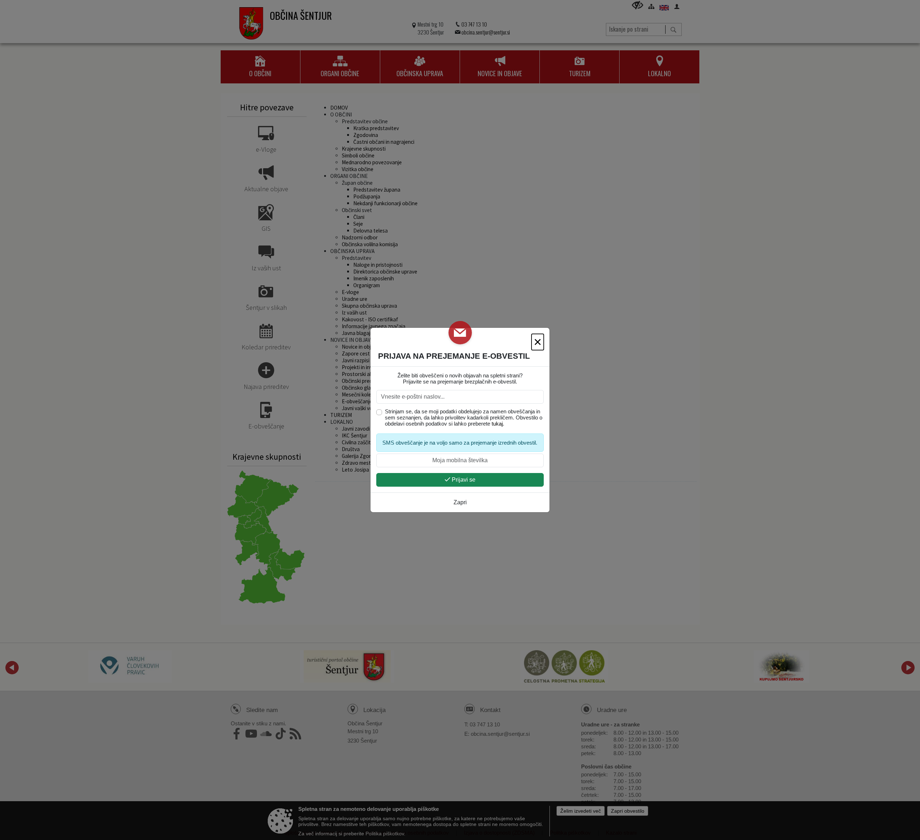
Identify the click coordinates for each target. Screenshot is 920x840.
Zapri (460, 502)
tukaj (497, 424)
